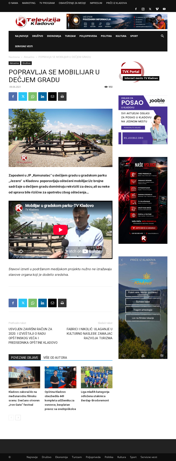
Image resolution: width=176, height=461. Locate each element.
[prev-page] (11, 417)
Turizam (70, 36)
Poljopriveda (88, 36)
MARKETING (28, 3)
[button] (162, 36)
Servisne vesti (24, 46)
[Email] (52, 96)
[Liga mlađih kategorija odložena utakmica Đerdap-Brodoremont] (96, 377)
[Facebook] (136, 9)
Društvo (37, 36)
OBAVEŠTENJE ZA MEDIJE (72, 3)
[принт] (62, 96)
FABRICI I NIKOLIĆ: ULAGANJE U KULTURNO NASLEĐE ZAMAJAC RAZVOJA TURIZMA (89, 333)
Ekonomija (54, 36)
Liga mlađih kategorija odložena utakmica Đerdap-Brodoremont (95, 396)
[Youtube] (164, 9)
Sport (134, 36)
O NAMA (13, 3)
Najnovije (21, 36)
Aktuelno (29, 57)
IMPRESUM (96, 3)
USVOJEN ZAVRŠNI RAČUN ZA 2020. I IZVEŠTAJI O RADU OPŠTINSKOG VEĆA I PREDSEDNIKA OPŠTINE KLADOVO (33, 336)
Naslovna (14, 57)
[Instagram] (143, 9)
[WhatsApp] (32, 96)
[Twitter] (150, 9)
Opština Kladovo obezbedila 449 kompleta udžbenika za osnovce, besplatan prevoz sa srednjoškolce (60, 400)
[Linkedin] (42, 96)
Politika (106, 36)
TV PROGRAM (47, 3)
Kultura (121, 36)
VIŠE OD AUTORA (55, 357)
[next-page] (18, 417)
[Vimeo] (157, 9)
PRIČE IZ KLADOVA (116, 3)
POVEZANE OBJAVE (24, 357)
